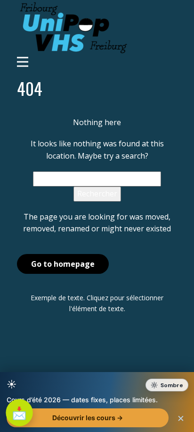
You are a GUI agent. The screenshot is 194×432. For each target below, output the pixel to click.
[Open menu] (97, 61)
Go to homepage (63, 264)
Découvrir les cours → (87, 418)
